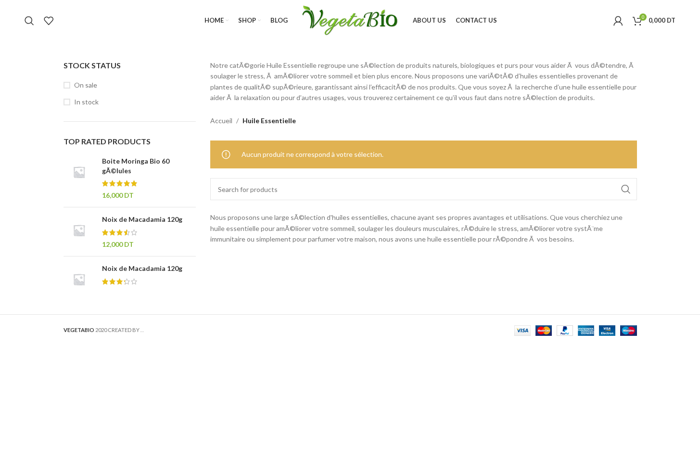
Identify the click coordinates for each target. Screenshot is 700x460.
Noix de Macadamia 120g (142, 219)
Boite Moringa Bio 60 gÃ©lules (135, 166)
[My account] (618, 20)
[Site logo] (350, 19)
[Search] (29, 20)
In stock (86, 102)
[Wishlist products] (48, 20)
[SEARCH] (626, 189)
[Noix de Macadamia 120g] (79, 232)
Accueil (221, 120)
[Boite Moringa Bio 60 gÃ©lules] (79, 178)
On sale (85, 85)
